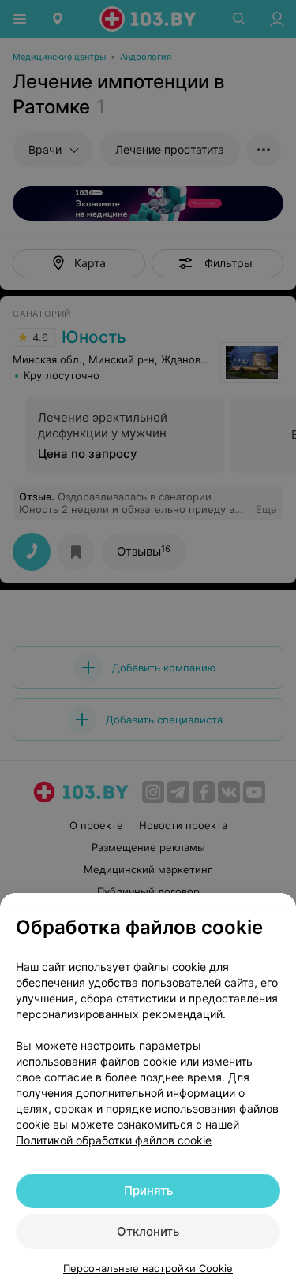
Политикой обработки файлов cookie (114, 1140)
